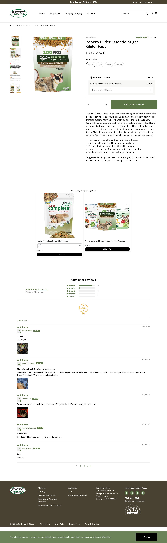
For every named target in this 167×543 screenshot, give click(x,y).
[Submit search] (146, 13)
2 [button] (80, 466)
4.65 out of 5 (43, 289)
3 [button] (84, 466)
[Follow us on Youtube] (143, 493)
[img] (22, 327)
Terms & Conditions (92, 524)
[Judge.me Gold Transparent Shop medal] (83, 308)
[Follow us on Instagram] (132, 493)
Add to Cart (59, 254)
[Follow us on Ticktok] (137, 493)
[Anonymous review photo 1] (22, 348)
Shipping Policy (74, 524)
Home (12, 25)
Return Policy (59, 524)
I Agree (146, 536)
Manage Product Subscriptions (142, 2)
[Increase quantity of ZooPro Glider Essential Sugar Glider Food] (106, 104)
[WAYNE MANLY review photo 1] (22, 383)
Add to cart (134, 104)
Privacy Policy (45, 524)
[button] (141, 37)
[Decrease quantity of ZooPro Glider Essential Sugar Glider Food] (88, 104)
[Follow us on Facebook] (126, 493)
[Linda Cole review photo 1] (22, 412)
